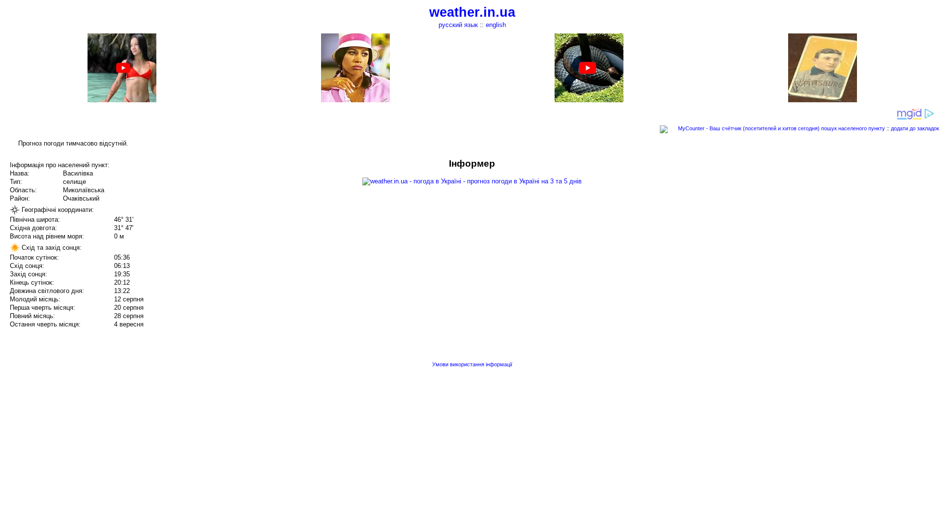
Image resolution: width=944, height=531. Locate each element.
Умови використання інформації (472, 364)
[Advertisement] (844, 227)
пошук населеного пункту (853, 128)
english (496, 25)
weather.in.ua (472, 12)
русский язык (458, 25)
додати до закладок (915, 128)
